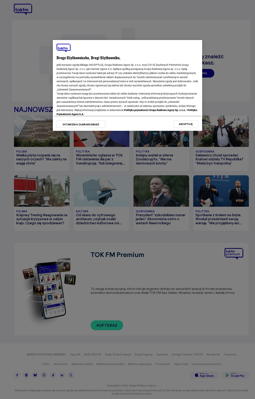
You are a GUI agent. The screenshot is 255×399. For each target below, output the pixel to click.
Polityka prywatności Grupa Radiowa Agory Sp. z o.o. (155, 110)
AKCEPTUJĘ (186, 123)
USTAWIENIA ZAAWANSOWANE (81, 124)
